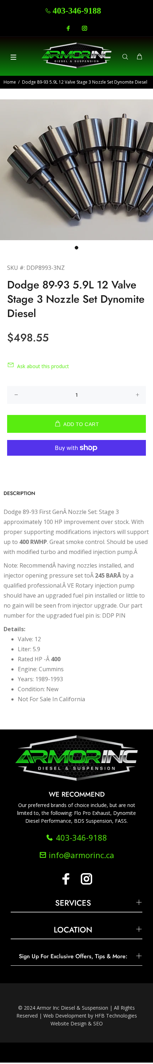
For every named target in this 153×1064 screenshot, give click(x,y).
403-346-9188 (77, 10)
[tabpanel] (76, 169)
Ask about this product (43, 366)
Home (10, 82)
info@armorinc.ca (80, 855)
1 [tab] (76, 247)
